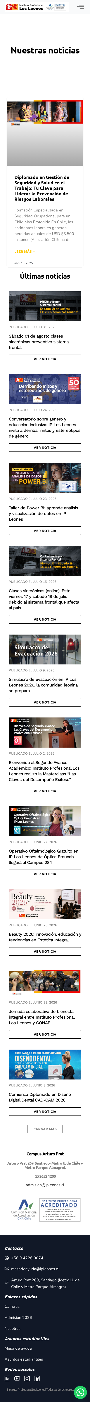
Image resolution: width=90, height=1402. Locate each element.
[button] (45, 1129)
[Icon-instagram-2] (27, 1378)
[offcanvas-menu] (80, 7)
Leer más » (24, 251)
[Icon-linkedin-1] (7, 1378)
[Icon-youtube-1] (17, 1378)
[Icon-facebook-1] (37, 1378)
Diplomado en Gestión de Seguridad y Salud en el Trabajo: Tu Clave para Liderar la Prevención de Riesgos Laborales (41, 188)
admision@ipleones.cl (45, 1184)
